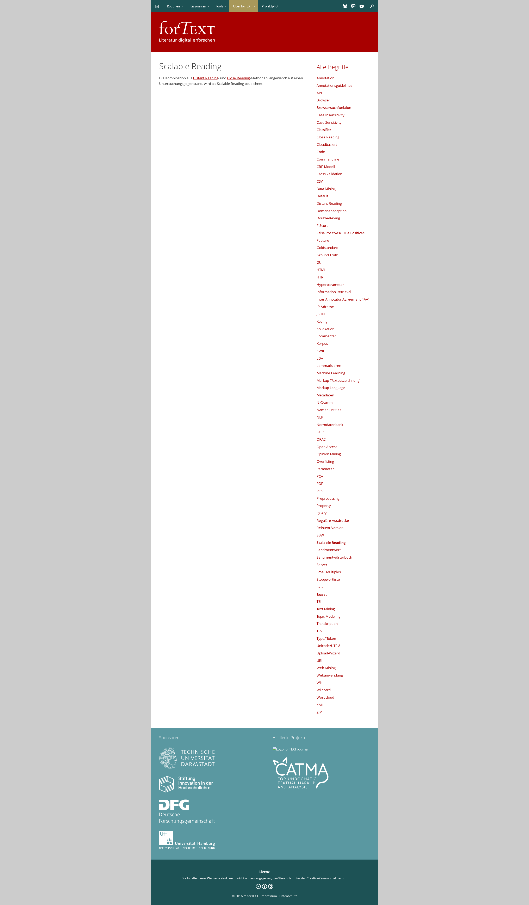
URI (319, 660)
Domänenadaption (332, 210)
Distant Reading (205, 78)
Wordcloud (325, 697)
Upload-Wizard (328, 653)
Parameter (325, 468)
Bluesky (345, 6)
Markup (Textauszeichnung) (338, 380)
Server (322, 564)
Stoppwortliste (328, 579)
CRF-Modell (326, 166)
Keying (322, 321)
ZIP (319, 712)
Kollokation (325, 328)
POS (320, 491)
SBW (320, 535)
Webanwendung (330, 675)
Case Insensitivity (330, 115)
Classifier (324, 129)
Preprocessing (328, 498)
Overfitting (325, 461)
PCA (320, 476)
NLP (320, 417)
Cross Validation (329, 173)
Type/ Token (326, 638)
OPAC (321, 439)
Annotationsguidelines (334, 85)
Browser (323, 100)
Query (322, 513)
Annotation (325, 78)
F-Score (323, 225)
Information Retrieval (334, 291)
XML (320, 704)
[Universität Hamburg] (187, 848)
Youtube (361, 6)
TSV (319, 631)
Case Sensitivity (329, 122)
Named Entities (329, 409)
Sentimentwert (329, 549)
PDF (320, 483)
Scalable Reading (331, 542)
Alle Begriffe (333, 67)
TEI (319, 601)
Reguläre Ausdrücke (333, 520)
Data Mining (326, 188)
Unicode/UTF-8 (328, 645)
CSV (320, 181)
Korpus (322, 343)
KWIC (321, 350)
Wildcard (324, 689)
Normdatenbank (330, 424)
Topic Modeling (328, 616)
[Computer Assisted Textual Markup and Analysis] (301, 787)
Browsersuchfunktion (334, 107)
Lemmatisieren (329, 365)
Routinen (173, 6)
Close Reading (238, 78)
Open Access (327, 446)
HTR (320, 277)
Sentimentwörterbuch (334, 557)
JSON (321, 314)
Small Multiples (329, 572)
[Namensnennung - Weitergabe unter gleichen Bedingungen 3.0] (264, 888)
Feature (323, 240)
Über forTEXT (242, 6)
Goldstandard (327, 247)
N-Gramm (325, 402)
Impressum (269, 896)
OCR (320, 431)
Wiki (320, 682)
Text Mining (326, 609)
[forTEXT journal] (291, 749)
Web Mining (326, 667)
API (319, 92)
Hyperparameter (330, 284)
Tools (219, 6)
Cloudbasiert (327, 144)
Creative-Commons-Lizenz (327, 878)
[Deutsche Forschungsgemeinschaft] (187, 823)
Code (321, 151)
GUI (320, 262)
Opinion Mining (329, 454)
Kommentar (326, 336)
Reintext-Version (330, 527)
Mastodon (353, 6)
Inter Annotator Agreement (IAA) (343, 299)
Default (322, 196)
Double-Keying (328, 218)
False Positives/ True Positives (341, 233)
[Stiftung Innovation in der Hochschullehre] (187, 791)
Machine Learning (331, 373)
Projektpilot (270, 6)
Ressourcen (198, 6)
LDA (320, 358)
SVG (320, 586)
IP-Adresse (325, 306)
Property (324, 505)
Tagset (322, 594)
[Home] (187, 31)
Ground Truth (327, 255)
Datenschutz (288, 896)
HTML (321, 269)
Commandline (328, 159)
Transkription (327, 623)
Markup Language (331, 387)
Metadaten (325, 395)
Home (157, 6)
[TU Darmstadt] (187, 768)
